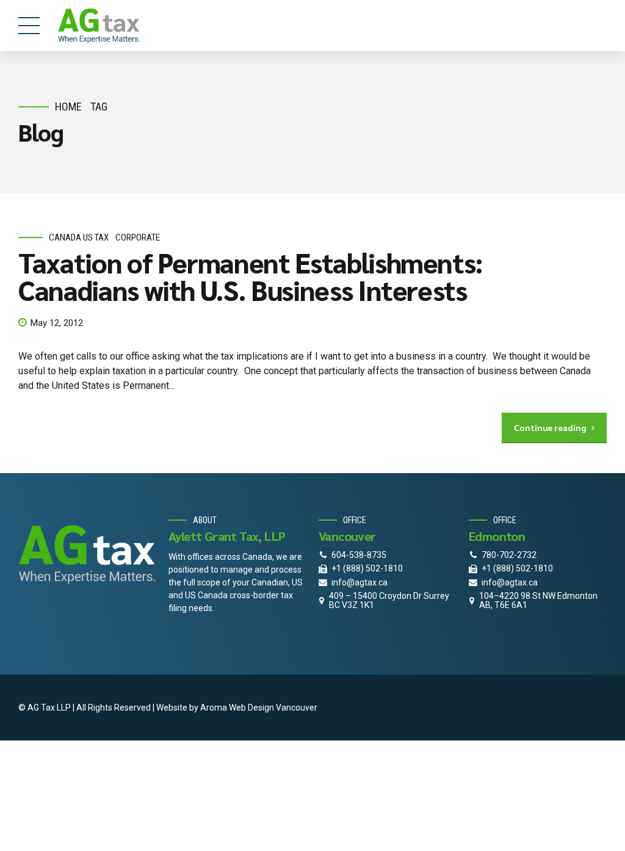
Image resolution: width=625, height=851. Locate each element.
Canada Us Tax (79, 237)
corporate (137, 237)
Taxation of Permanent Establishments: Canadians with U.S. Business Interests (250, 275)
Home (68, 106)
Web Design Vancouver (273, 707)
